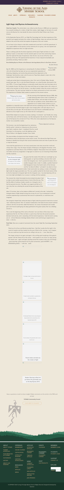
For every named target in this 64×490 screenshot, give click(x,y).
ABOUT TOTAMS (7, 447)
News (16, 467)
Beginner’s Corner (30, 452)
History (5, 460)
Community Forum (52, 3)
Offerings (23, 15)
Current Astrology (30, 463)
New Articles (31, 471)
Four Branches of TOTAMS (8, 454)
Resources (31, 15)
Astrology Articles (30, 447)
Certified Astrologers (19, 459)
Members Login (55, 447)
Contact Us (54, 460)
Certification (19, 452)
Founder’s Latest (30, 467)
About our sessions (6, 463)
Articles (17, 469)
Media (17, 472)
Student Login (55, 454)
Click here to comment (32, 403)
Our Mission (7, 458)
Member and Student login (52, 1)
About (15, 15)
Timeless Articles (29, 456)
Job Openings (31, 478)
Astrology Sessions (18, 455)
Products (32, 17)
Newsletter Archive (30, 474)
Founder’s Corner (50, 15)
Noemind (32, 486)
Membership (19, 447)
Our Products (43, 463)
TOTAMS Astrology (6, 450)
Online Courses (20, 450)
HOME (10, 15)
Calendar (40, 15)
